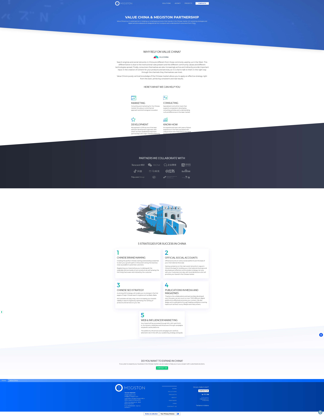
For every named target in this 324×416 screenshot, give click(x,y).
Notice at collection (151, 414)
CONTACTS (202, 3)
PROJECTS (188, 3)
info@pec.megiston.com (131, 396)
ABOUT (174, 397)
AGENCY (178, 3)
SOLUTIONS (166, 3)
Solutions (172, 391)
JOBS (175, 403)
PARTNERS (173, 400)
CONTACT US (162, 368)
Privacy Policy (205, 400)
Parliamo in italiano (202, 405)
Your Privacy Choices (167, 414)
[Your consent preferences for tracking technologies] (1, 312)
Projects (173, 394)
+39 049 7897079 (129, 392)
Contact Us (172, 406)
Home (174, 388)
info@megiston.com (130, 394)
